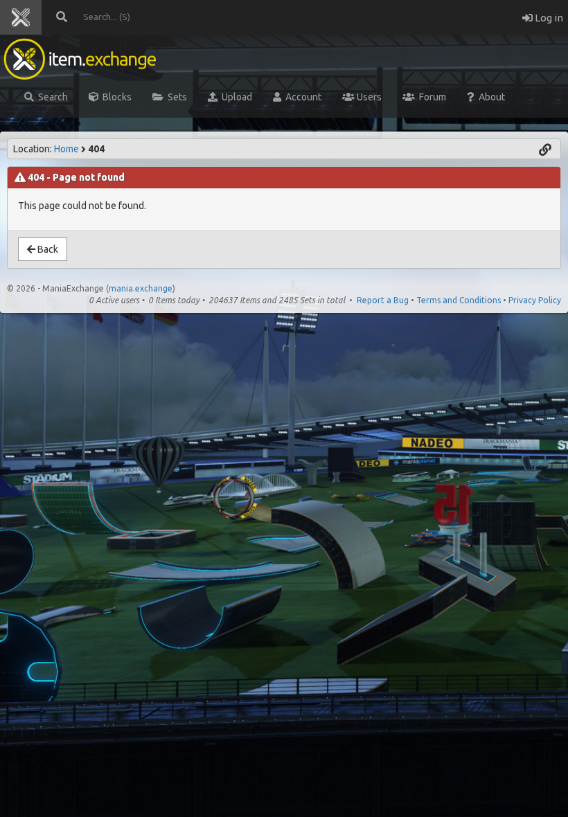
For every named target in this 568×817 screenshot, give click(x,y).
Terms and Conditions (458, 300)
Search (51, 96)
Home (66, 148)
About (489, 96)
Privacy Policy (534, 300)
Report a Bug (383, 300)
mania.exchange (140, 288)
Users (368, 96)
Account (301, 96)
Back (46, 249)
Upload (235, 96)
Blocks (115, 96)
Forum (430, 96)
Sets (175, 96)
